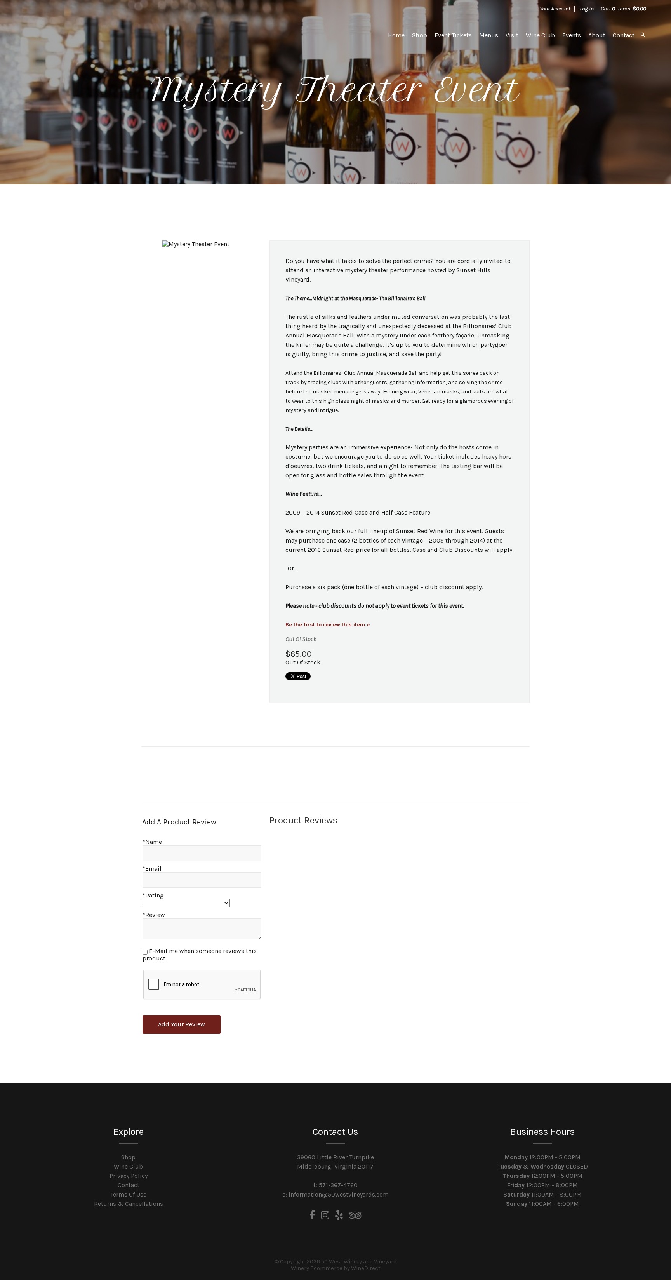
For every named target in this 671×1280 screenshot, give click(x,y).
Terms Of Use (128, 1194)
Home (396, 35)
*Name (152, 841)
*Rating (153, 895)
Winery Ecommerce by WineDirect (336, 1268)
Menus (488, 35)
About (596, 35)
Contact (623, 35)
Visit (512, 35)
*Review (154, 914)
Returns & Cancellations (128, 1203)
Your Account (555, 8)
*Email (152, 868)
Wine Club (540, 35)
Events (571, 35)
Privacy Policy (129, 1175)
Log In (587, 8)
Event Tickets (453, 35)
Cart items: (623, 8)
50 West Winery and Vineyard (79, 35)
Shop (419, 35)
